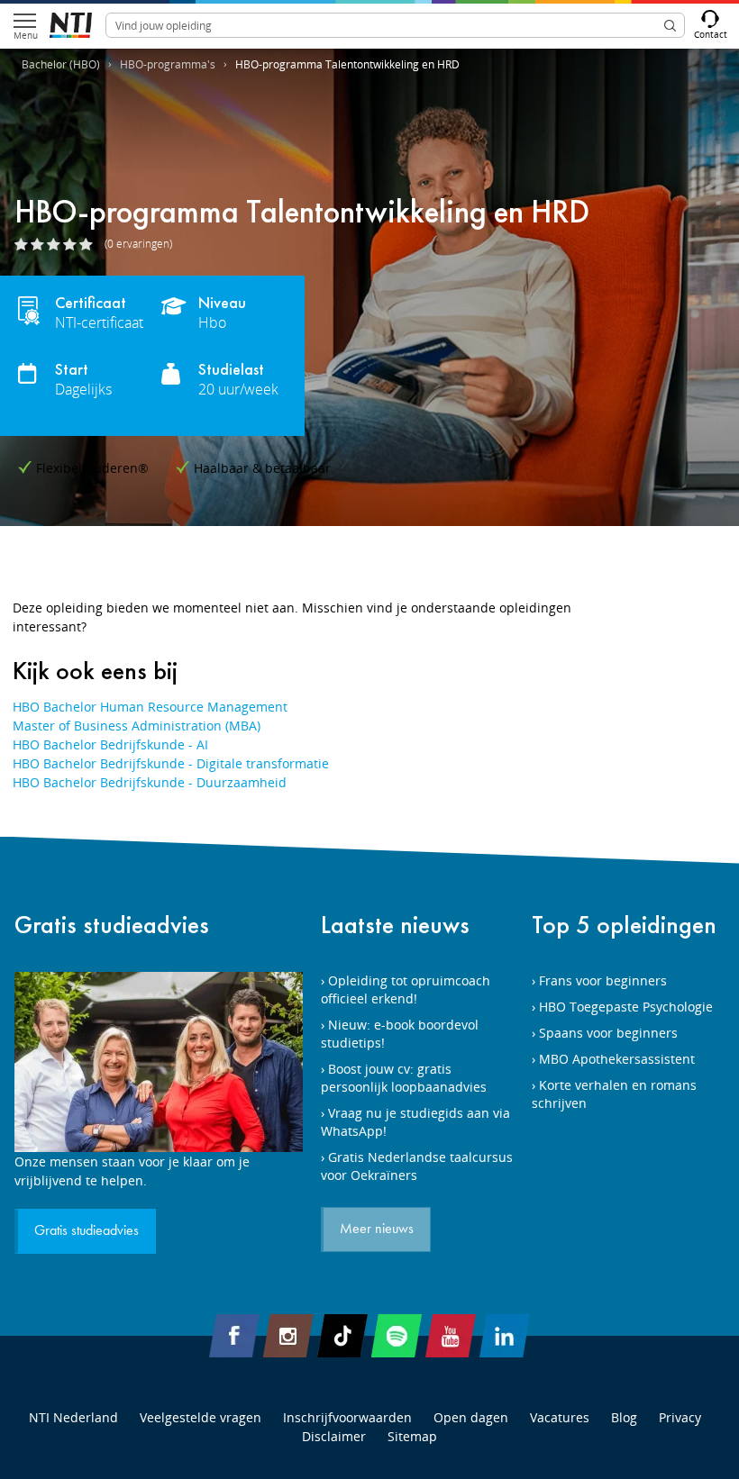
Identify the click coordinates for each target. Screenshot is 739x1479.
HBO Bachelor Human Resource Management (150, 706)
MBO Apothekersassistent (617, 1058)
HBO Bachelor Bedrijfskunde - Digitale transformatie (171, 763)
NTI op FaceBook (234, 1335)
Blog (624, 1417)
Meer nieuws (377, 1229)
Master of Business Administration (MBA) (136, 725)
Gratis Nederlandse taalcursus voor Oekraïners (417, 1166)
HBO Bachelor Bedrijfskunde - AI (110, 744)
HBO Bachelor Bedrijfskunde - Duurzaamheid (150, 782)
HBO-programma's (167, 64)
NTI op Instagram (288, 1335)
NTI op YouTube (450, 1335)
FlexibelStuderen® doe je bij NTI (71, 25)
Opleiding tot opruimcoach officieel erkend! (405, 989)
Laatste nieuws (395, 924)
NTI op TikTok (342, 1335)
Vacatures (559, 1417)
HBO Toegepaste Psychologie (626, 1006)
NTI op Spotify (396, 1335)
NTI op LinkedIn (504, 1335)
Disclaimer (334, 1436)
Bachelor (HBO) (61, 64)
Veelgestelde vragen (200, 1417)
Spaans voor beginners (608, 1032)
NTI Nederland (73, 1417)
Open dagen (470, 1417)
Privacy (680, 1417)
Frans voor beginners (603, 980)
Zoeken (669, 25)
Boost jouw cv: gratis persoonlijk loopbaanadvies (404, 1077)
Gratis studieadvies (111, 924)
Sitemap (412, 1436)
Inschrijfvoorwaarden (347, 1417)
